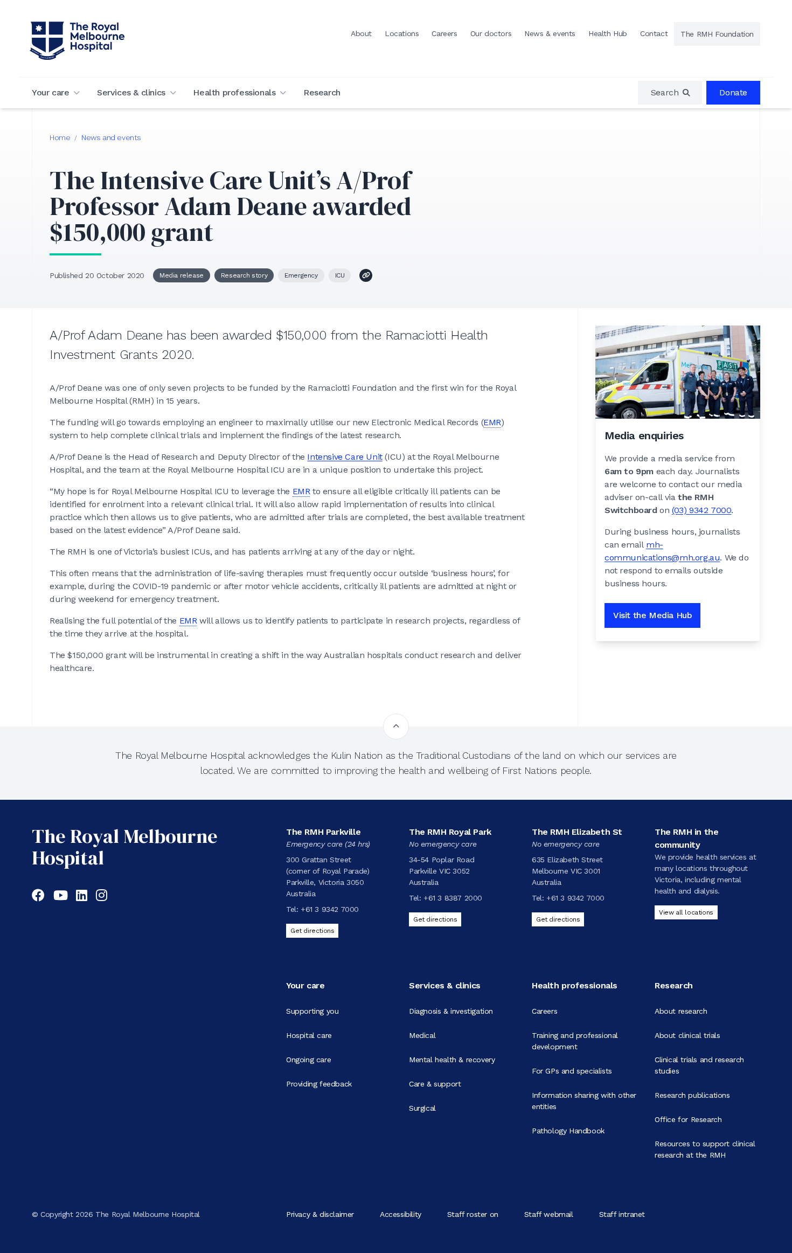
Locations (402, 33)
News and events (111, 137)
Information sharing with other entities (584, 1101)
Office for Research (688, 1119)
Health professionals (234, 92)
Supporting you (312, 1011)
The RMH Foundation (717, 34)
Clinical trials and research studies (699, 1065)
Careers (444, 33)
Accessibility (400, 1214)
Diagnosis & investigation (451, 1011)
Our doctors (491, 33)
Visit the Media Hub (652, 615)
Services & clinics (131, 92)
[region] (670, 93)
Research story (244, 275)
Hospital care (309, 1035)
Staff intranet (622, 1214)
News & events (549, 33)
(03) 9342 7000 (701, 510)
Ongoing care (308, 1059)
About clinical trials (687, 1035)
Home (60, 137)
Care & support (435, 1083)
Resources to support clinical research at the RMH (705, 1149)
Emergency (300, 275)
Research (322, 92)
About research (681, 1011)
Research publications (692, 1095)
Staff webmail (548, 1214)
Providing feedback (319, 1083)
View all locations (686, 912)
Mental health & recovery (452, 1059)
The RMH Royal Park (450, 832)
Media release (181, 275)
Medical (422, 1035)
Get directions (312, 930)
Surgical (422, 1108)
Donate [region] (733, 92)
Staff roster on (472, 1214)
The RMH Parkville (323, 832)
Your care (50, 92)
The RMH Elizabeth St (577, 832)
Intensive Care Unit (344, 457)
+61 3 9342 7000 (330, 909)
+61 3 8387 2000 (452, 898)
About (361, 33)
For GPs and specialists (572, 1071)
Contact (654, 33)
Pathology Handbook (568, 1130)
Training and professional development (575, 1041)
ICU (340, 275)
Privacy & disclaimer (320, 1214)
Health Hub (607, 33)
